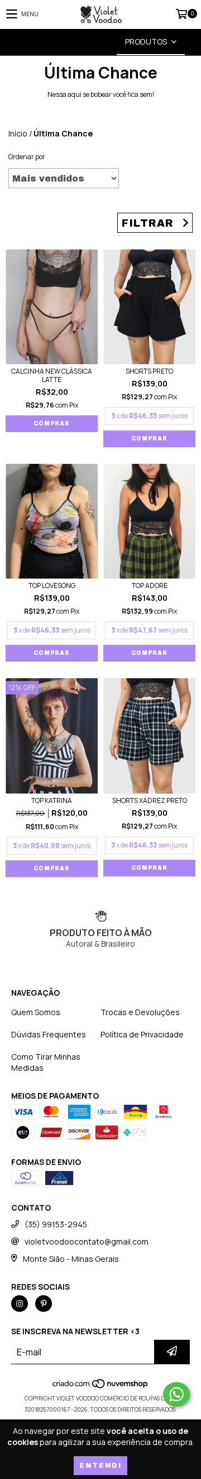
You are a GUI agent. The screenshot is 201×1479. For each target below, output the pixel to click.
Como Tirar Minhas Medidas (45, 1062)
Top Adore (150, 585)
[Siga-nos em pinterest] (43, 1303)
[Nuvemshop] (101, 1387)
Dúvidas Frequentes (48, 1034)
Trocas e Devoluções (140, 1012)
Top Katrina (51, 800)
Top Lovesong (51, 585)
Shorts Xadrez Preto (149, 800)
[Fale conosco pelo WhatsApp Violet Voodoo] (176, 1394)
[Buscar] (84, 42)
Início (17, 133)
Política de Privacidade (142, 1034)
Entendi (100, 1466)
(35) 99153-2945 (56, 1224)
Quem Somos (35, 1012)
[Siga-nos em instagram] (19, 1303)
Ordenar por (26, 156)
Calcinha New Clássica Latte (51, 375)
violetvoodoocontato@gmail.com (87, 1241)
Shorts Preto (149, 371)
